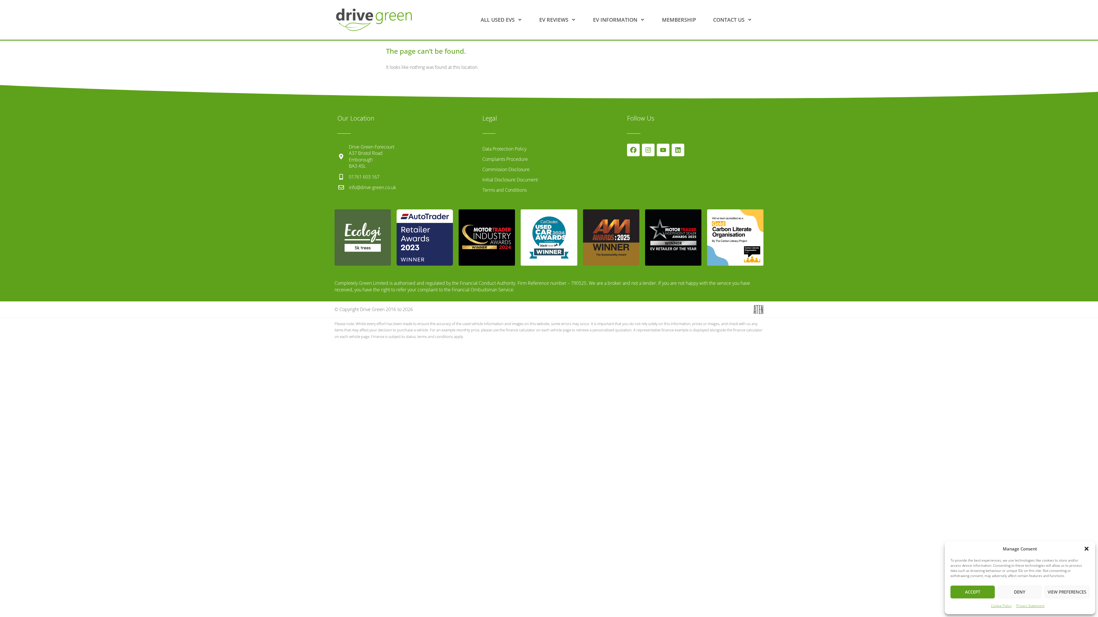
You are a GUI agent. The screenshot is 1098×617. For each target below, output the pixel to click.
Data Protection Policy (504, 149)
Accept (972, 592)
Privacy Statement (1030, 605)
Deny (1019, 592)
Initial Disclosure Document (510, 180)
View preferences (1067, 592)
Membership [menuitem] (679, 19)
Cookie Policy (1001, 605)
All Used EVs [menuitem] (498, 19)
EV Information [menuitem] (615, 19)
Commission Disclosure (506, 169)
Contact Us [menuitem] (729, 19)
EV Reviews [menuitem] (553, 19)
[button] (1086, 549)
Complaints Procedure (505, 159)
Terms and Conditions (504, 190)
